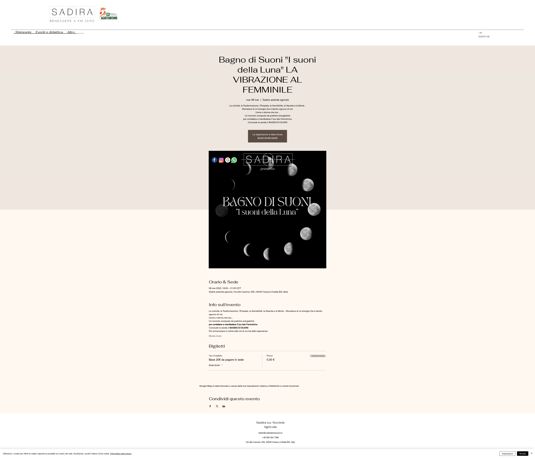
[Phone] (474, 33)
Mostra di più (215, 336)
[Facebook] (513, 33)
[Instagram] (518, 33)
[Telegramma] (503, 33)
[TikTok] (498, 33)
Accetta (522, 453)
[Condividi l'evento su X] (217, 406)
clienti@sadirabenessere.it (270, 433)
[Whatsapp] (508, 33)
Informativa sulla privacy (121, 453)
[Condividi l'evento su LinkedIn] (223, 406)
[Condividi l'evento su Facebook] (210, 406)
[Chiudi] (531, 453)
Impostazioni (507, 453)
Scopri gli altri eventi (267, 137)
